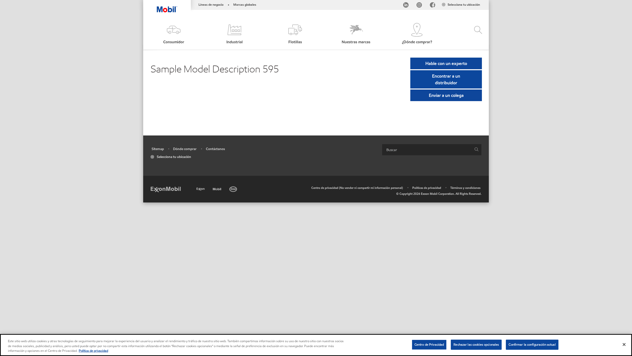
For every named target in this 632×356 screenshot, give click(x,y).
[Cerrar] (624, 344)
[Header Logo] (167, 6)
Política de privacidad (93, 351)
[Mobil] (217, 188)
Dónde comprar (185, 149)
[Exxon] (201, 188)
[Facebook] (432, 5)
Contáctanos (215, 149)
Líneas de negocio (210, 4)
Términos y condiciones (465, 188)
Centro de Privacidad (429, 344)
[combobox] (431, 149)
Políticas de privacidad (426, 188)
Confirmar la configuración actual (532, 344)
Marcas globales (244, 4)
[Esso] (233, 188)
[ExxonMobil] (166, 189)
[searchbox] (427, 149)
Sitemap (158, 149)
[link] (484, 1)
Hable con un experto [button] (446, 63)
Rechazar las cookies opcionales (476, 344)
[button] (173, 34)
